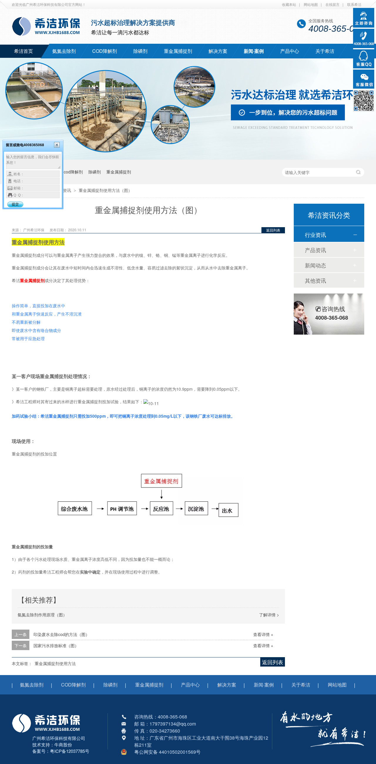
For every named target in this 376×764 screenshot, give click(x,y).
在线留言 (332, 4)
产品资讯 (315, 250)
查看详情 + (263, 634)
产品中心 (289, 51)
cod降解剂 (73, 172)
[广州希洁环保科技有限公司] (49, 733)
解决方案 (218, 51)
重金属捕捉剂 (178, 51)
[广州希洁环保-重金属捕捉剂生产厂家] (322, 751)
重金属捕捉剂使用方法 (55, 663)
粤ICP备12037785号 (69, 751)
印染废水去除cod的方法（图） (61, 634)
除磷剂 (140, 51)
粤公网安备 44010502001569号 (167, 751)
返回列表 (273, 229)
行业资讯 (315, 234)
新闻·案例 (254, 51)
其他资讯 (315, 280)
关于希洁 (324, 51)
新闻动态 (315, 265)
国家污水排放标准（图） (56, 645)
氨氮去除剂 (64, 51)
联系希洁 (354, 4)
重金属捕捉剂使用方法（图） (105, 190)
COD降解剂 (104, 51)
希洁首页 (23, 51)
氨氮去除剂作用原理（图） (42, 615)
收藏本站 (289, 4)
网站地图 (311, 4)
